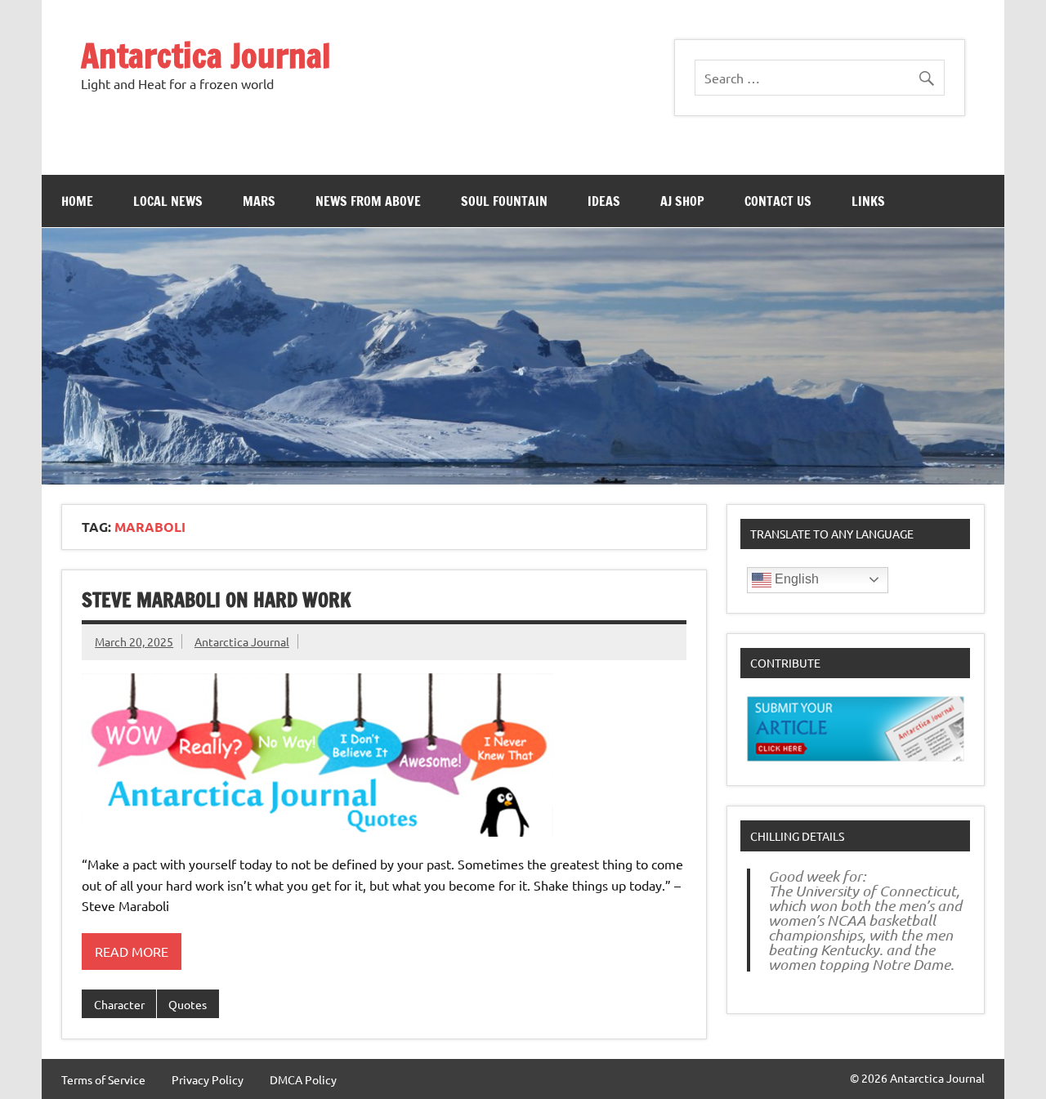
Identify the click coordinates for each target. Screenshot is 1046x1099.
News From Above (368, 201)
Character (119, 1004)
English (795, 579)
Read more (131, 951)
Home (77, 201)
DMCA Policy (303, 1079)
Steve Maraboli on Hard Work (216, 600)
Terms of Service (103, 1079)
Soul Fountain (504, 201)
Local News (168, 201)
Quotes (187, 1004)
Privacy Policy (208, 1079)
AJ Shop (682, 201)
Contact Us (777, 201)
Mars (259, 201)
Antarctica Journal (206, 55)
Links (868, 201)
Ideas (604, 201)
